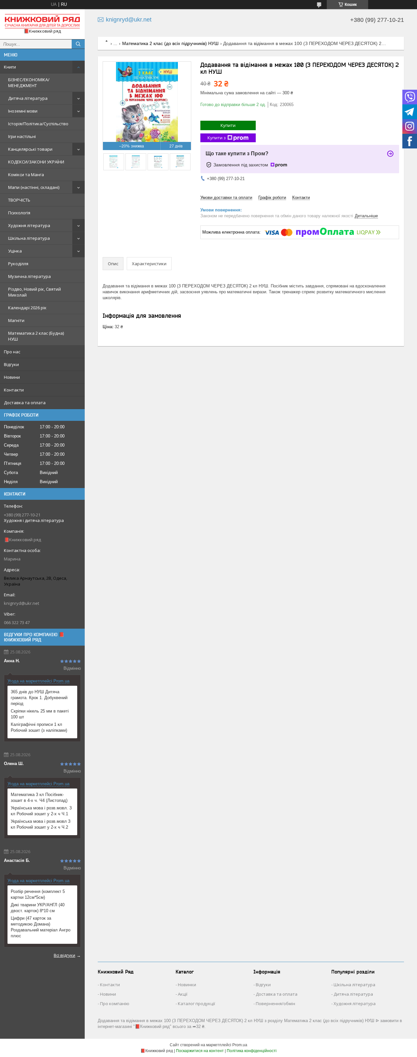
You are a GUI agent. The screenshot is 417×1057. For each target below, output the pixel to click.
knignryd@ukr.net (21, 603)
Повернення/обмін (275, 1003)
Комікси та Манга (26, 174)
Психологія (19, 213)
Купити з (217, 138)
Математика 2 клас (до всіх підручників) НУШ (170, 43)
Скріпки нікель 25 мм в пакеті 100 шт (40, 714)
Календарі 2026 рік (27, 308)
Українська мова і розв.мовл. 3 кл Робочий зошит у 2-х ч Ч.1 (41, 810)
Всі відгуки (64, 955)
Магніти (16, 320)
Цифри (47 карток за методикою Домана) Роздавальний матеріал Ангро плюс (40, 927)
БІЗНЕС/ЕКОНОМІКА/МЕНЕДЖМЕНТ (29, 82)
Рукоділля (18, 264)
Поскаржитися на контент (200, 1051)
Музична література (29, 276)
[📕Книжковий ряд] (42, 21)
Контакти (14, 390)
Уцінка (15, 251)
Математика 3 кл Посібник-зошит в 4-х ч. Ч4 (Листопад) (39, 797)
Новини (12, 377)
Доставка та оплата (25, 403)
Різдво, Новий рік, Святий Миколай (34, 292)
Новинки (187, 985)
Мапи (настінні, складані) (33, 187)
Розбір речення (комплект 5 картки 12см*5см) (38, 894)
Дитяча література (28, 98)
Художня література (29, 225)
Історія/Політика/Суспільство (38, 124)
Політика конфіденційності (252, 1051)
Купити (228, 125)
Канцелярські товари (30, 149)
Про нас (12, 352)
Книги (10, 67)
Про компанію (114, 1003)
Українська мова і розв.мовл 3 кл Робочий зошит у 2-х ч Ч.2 (40, 824)
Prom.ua (239, 1045)
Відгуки (11, 364)
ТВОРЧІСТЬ (19, 200)
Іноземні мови (22, 111)
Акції (182, 994)
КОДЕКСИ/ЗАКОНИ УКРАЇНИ (36, 162)
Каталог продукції (196, 1003)
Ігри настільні (22, 136)
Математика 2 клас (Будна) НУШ (36, 336)
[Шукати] (78, 44)
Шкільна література (29, 238)
